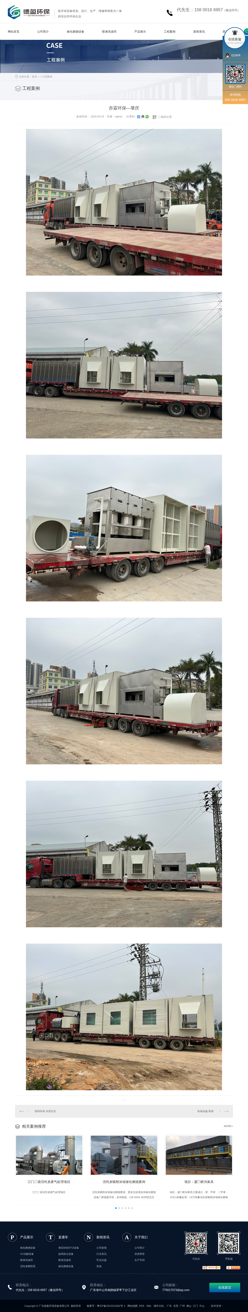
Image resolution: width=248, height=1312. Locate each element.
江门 (195, 1305)
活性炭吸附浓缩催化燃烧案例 (124, 1182)
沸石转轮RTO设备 (68, 1247)
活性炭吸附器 (27, 1266)
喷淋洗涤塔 (109, 31)
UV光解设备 (27, 1253)
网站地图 (132, 1305)
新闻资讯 (199, 31)
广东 (169, 1305)
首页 (34, 76)
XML (149, 1305)
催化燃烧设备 (75, 31)
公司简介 (43, 31)
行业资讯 (101, 1253)
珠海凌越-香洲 (205, 1111)
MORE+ (228, 1126)
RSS (142, 1305)
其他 (98, 1266)
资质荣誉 (140, 1253)
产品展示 (140, 31)
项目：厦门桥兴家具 (199, 1182)
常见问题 (101, 1260)
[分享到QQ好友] (143, 116)
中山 (201, 1305)
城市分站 (159, 1305)
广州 (182, 1305)
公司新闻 (101, 1247)
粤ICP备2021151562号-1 (111, 1305)
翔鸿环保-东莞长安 (45, 1111)
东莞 (175, 1305)
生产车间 (140, 1260)
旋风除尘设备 (66, 1253)
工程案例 (169, 31)
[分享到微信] (147, 116)
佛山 (188, 1305)
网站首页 (13, 31)
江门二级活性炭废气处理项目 (49, 1182)
